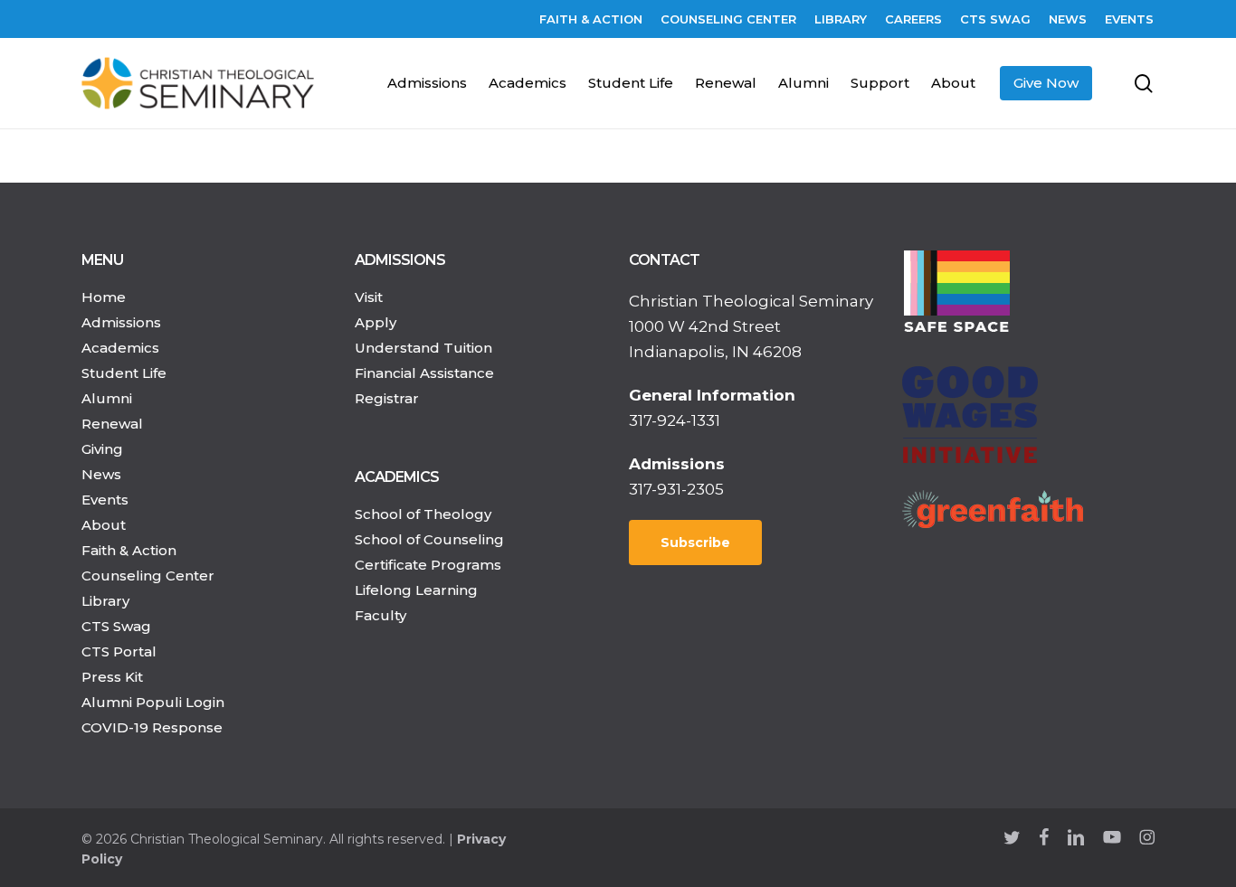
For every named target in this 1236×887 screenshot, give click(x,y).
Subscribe (695, 542)
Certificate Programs (428, 564)
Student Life (123, 373)
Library (105, 600)
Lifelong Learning (416, 590)
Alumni (106, 398)
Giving (102, 449)
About (103, 524)
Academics (120, 347)
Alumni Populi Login (152, 702)
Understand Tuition (423, 347)
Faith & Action (128, 550)
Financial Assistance (424, 373)
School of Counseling (429, 539)
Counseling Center (147, 575)
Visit (369, 297)
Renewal (112, 423)
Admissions (121, 322)
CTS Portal (119, 651)
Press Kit (112, 676)
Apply (375, 322)
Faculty (380, 615)
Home (103, 297)
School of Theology (423, 514)
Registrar (387, 398)
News (101, 474)
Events (104, 499)
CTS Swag (116, 626)
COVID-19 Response (152, 727)
